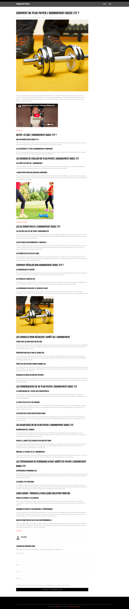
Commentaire (20, 553)
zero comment (37, 17)
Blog (110, 4)
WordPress (58, 606)
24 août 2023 (20, 17)
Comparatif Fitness (23, 4)
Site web (18, 578)
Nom (17, 564)
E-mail (18, 571)
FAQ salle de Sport (58, 17)
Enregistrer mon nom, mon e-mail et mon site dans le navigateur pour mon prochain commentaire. (43, 585)
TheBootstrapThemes (74, 606)
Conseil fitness (49, 17)
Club (104, 4)
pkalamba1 (28, 17)
